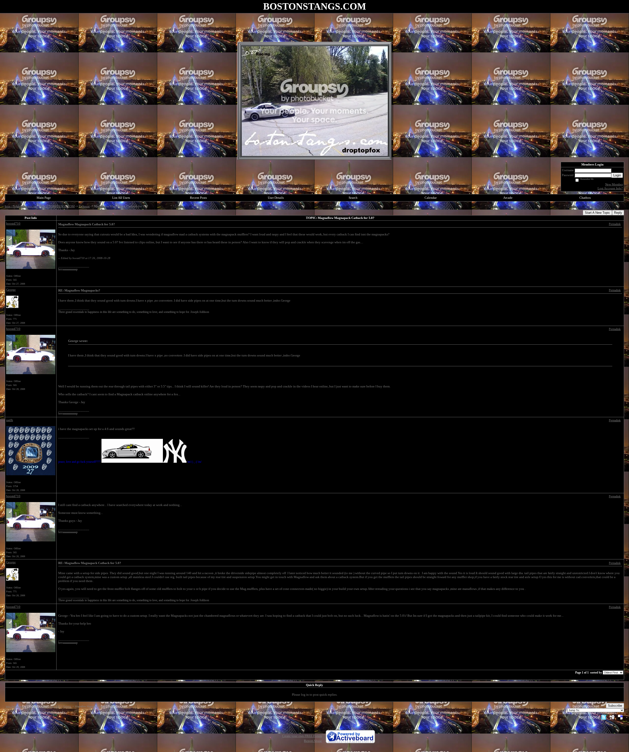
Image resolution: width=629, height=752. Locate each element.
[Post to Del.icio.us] (620, 717)
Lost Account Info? (610, 188)
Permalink (615, 224)
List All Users (121, 198)
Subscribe (615, 705)
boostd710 (13, 223)
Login (617, 175)
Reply (618, 213)
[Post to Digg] (612, 717)
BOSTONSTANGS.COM (58, 206)
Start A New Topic (597, 213)
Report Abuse (313, 741)
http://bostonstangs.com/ (22, 206)
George (11, 290)
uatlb (9, 420)
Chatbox (585, 198)
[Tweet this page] (604, 717)
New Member (614, 184)
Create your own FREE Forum (302, 736)
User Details (276, 198)
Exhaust (84, 206)
